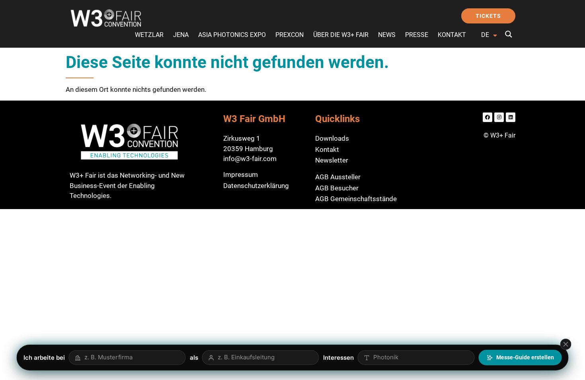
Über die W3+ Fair (341, 35)
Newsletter (331, 160)
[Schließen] (565, 344)
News (387, 35)
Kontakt (452, 35)
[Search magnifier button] (508, 34)
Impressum (240, 174)
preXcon (289, 35)
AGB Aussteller (338, 177)
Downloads (332, 138)
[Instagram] (499, 117)
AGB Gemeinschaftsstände (356, 199)
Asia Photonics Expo (232, 35)
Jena (181, 35)
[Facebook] (487, 117)
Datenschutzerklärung (256, 186)
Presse (416, 35)
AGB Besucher (337, 188)
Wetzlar (149, 35)
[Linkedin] (510, 117)
